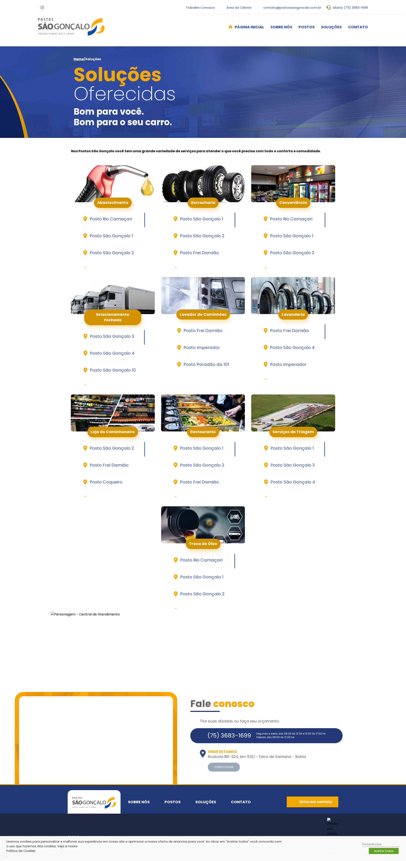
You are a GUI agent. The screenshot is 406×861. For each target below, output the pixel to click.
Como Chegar (223, 767)
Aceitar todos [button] (383, 851)
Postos (307, 27)
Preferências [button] (371, 844)
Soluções (331, 27)
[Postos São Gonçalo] (71, 27)
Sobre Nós (281, 27)
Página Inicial (249, 27)
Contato (358, 27)
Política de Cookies (21, 851)
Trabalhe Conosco (200, 7)
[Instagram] (42, 7)
